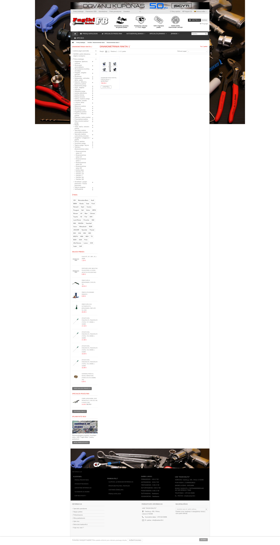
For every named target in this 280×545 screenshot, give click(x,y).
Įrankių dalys (80, 170)
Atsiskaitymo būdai (81, 484)
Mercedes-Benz (83, 200)
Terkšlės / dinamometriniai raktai (81, 148)
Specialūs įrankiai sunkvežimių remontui (81, 135)
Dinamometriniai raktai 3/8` (81, 167)
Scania (89, 207)
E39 (91, 243)
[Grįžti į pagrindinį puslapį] (73, 42)
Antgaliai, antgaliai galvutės (80, 73)
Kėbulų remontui (80, 97)
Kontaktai (127, 11)
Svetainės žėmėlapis (115, 490)
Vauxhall (89, 223)
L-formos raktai (79, 102)
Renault (75, 207)
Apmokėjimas (103, 11)
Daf (82, 210)
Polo (86, 240)
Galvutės (77, 89)
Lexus (86, 243)
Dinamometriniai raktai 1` (81, 160)
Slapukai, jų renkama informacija (120, 482)
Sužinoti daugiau (135, 540)
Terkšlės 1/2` (80, 172)
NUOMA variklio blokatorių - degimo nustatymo (82, 55)
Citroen (92, 213)
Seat (87, 203)
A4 (81, 213)
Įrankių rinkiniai (79, 95)
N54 (84, 233)
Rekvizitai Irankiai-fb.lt (80, 524)
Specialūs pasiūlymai (80, 394)
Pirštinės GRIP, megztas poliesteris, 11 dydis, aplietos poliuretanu (89, 270)
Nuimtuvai (78, 108)
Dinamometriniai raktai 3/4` (81, 163)
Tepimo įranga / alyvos (82, 145)
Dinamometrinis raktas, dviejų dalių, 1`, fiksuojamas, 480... (109, 79)
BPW (94, 210)
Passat (92, 230)
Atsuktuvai (78, 76)
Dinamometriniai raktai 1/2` (81, 152)
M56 (81, 236)
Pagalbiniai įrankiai (80, 112)
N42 (93, 220)
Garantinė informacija (83, 488)
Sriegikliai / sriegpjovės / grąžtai (82, 138)
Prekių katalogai (78, 11)
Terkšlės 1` (79, 175)
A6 (81, 217)
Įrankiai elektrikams (81, 93)
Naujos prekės (78, 252)
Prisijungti (204, 24)
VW (74, 200)
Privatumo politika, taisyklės (119, 486)
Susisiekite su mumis (82, 492)
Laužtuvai (78, 104)
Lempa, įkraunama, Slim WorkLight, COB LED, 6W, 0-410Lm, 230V (89, 400)
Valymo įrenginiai (80, 187)
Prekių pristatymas (115, 11)
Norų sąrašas (175, 11)
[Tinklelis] (106, 51)
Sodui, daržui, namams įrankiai (82, 127)
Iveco (75, 226)
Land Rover (77, 220)
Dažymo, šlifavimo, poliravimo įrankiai (81, 83)
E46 (79, 233)
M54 (87, 236)
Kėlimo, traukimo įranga (82, 99)
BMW (75, 203)
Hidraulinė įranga (80, 91)
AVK (91, 217)
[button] (135, 33)
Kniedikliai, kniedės (81, 100)
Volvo (88, 210)
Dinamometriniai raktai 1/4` (81, 156)
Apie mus (76, 521)
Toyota (75, 217)
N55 (89, 233)
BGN (74, 240)
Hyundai (84, 230)
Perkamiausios (78, 515)
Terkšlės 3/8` (80, 179)
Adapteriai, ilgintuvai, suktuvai (81, 62)
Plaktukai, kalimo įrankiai (82, 117)
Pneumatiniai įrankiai (81, 119)
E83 (74, 233)
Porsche (86, 220)
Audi (92, 200)
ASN (80, 240)
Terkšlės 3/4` (80, 177)
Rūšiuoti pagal (181, 51)
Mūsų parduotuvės (79, 518)
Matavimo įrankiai (80, 106)
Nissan (75, 213)
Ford (93, 203)
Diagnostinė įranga (80, 86)
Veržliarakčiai (79, 189)
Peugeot (76, 210)
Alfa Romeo (77, 243)
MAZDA (80, 223)
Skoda (81, 203)
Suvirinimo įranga (80, 143)
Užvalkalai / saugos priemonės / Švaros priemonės (81, 183)
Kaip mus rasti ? (80, 495)
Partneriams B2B (91, 11)
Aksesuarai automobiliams (79, 66)
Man (86, 213)
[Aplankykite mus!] (85, 427)
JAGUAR (76, 230)
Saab (75, 246)
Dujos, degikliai (79, 87)
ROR (90, 226)
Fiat (86, 217)
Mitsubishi (83, 226)
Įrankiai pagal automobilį (81, 51)
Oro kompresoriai (80, 110)
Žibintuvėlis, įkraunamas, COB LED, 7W (89, 282)
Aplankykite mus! (79, 416)
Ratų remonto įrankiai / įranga (82, 122)
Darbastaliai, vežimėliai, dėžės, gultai (82, 79)
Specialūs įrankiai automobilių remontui (81, 131)
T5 (92, 236)
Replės (77, 125)
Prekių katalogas (78, 59)
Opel (82, 207)
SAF (80, 246)
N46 (74, 223)
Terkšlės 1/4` (80, 174)
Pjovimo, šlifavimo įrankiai (80, 114)
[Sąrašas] (109, 51)
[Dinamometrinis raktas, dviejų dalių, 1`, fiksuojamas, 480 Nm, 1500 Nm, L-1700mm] (110, 66)
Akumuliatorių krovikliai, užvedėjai (82, 70)
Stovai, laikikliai (80, 141)
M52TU (75, 236)
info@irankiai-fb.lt (157, 520)
